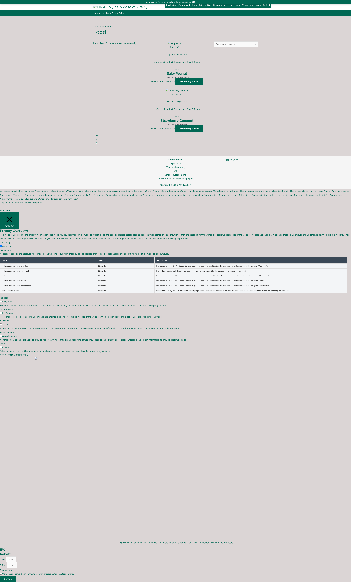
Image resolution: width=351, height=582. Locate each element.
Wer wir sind (184, 5)
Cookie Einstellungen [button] (10, 202)
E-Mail (3, 565)
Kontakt (266, 5)
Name (3, 559)
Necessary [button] (5, 242)
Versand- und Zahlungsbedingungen (175, 178)
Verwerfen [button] (201, 2)
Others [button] (3, 343)
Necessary (7, 246)
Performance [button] (6, 309)
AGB (175, 171)
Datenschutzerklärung (175, 174)
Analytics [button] (4, 320)
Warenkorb (247, 5)
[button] (226, 5)
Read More (5, 210)
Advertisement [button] (7, 332)
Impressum (175, 163)
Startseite (171, 5)
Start (95, 26)
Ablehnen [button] (37, 202)
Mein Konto (234, 5)
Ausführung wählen (189, 81)
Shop (194, 5)
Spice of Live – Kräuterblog (212, 5)
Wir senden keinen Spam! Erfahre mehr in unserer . (38, 574)
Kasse (258, 5)
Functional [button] (5, 297)
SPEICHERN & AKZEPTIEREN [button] (14, 355)
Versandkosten (179, 54)
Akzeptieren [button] (27, 202)
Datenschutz (6, 570)
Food (102, 26)
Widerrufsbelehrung (175, 167)
